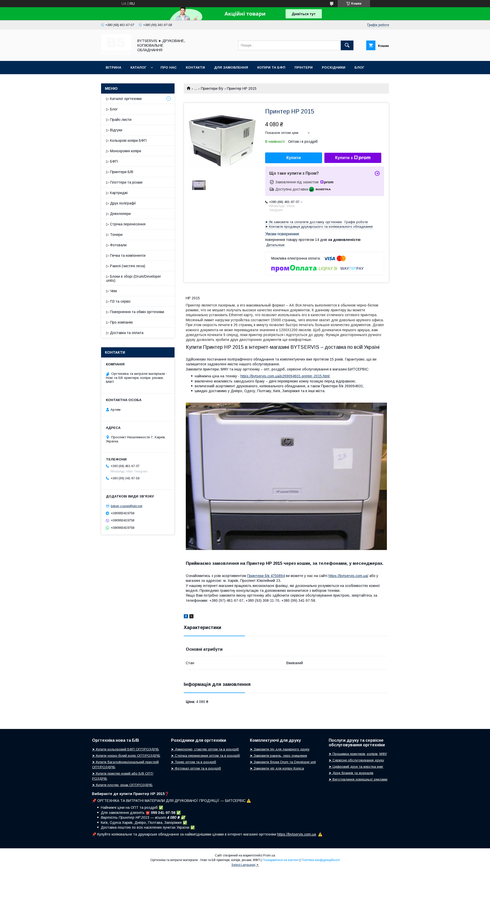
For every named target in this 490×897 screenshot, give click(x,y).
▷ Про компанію (119, 322)
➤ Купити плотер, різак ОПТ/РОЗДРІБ (122, 785)
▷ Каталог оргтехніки (124, 99)
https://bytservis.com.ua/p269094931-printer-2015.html (284, 376)
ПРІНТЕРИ (304, 67)
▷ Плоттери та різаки (124, 182)
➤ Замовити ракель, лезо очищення (278, 756)
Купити (293, 158)
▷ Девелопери (118, 214)
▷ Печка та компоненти (125, 255)
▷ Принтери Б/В (119, 172)
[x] (191, 617)
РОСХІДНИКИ (333, 67)
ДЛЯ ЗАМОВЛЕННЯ (231, 67)
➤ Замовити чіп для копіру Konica (277, 768)
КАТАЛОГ (138, 67)
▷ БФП (112, 161)
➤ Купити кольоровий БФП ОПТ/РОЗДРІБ (125, 749)
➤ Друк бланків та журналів (351, 773)
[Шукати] (347, 45)
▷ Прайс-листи (118, 120)
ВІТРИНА (113, 67)
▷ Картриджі (117, 193)
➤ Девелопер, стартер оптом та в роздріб (205, 749)
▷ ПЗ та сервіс (118, 301)
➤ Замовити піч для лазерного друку (280, 749)
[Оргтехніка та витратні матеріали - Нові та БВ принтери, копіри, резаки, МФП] (116, 54)
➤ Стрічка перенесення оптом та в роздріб (205, 756)
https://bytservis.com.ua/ (348, 576)
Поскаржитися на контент (280, 860)
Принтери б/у (212, 88)
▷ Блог (112, 109)
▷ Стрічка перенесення (125, 224)
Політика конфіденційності (320, 860)
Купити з (344, 158)
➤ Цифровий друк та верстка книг (356, 766)
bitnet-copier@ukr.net (126, 506)
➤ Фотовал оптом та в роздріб (196, 768)
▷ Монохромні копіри (123, 151)
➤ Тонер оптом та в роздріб (193, 762)
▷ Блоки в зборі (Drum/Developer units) (133, 278)
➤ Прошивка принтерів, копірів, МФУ (358, 754)
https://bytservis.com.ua (296, 834)
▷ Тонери (114, 235)
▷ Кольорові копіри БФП (126, 140)
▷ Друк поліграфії (121, 203)
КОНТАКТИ (195, 67)
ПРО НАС (169, 67)
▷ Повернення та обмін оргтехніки (135, 312)
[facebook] (186, 617)
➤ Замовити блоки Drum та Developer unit (283, 762)
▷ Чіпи (111, 291)
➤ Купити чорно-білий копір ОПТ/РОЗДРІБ (126, 756)
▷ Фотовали (116, 245)
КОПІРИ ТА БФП (271, 67)
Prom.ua (269, 855)
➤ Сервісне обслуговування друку (356, 760)
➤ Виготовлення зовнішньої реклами (358, 779)
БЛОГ (359, 67)
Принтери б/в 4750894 (266, 576)
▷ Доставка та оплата (124, 333)
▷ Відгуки (114, 130)
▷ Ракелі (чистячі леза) (125, 266)
